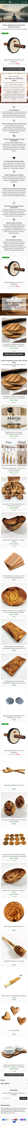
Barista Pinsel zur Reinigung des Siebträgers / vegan (14, 996)
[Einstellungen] (22, 2)
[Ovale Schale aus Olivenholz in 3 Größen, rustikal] (14, 525)
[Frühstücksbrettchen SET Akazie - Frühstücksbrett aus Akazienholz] (14, 418)
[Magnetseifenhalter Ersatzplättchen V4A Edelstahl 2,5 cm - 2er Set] (14, 701)
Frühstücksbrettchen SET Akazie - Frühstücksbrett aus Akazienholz (14, 433)
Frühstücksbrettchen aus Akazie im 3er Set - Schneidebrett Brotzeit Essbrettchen (14, 576)
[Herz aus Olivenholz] (14, 1016)
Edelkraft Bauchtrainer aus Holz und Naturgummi (14, 60)
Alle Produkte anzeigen (14, 1074)
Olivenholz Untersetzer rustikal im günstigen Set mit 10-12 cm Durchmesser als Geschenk (14, 855)
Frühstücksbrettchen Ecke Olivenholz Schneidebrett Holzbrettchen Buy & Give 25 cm (14, 682)
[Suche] (4, 1)
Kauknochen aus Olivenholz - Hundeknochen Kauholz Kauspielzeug (14, 469)
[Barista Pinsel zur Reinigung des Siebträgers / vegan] (14, 981)
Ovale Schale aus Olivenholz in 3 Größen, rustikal (14, 540)
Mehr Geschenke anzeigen (14, 354)
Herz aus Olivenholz (14, 1030)
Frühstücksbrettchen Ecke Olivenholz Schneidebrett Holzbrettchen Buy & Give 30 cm (14, 647)
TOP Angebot (5, 33)
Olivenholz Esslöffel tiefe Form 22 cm (14, 785)
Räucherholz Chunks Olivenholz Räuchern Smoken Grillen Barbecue (14, 505)
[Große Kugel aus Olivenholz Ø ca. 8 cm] (14, 912)
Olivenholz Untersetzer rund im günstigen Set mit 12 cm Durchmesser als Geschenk (14, 611)
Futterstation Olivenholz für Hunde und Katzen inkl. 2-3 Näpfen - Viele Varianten (14, 1066)
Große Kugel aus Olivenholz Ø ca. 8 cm (14, 926)
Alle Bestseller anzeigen (14, 69)
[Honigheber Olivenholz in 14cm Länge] (14, 946)
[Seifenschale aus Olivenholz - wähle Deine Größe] (14, 876)
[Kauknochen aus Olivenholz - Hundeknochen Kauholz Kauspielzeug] (14, 454)
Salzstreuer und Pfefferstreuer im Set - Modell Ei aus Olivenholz (14, 820)
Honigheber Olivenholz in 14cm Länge (14, 961)
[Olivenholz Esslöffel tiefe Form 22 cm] (14, 771)
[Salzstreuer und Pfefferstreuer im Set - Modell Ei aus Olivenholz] (14, 805)
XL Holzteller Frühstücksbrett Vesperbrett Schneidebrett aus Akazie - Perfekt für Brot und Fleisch (14, 345)
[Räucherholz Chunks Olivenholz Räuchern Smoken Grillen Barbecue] (14, 489)
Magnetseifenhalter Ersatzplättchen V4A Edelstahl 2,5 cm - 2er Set (14, 716)
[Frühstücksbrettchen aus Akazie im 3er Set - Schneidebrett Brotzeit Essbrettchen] (14, 561)
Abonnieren (23, 1098)
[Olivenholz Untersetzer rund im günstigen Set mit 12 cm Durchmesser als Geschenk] (14, 596)
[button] (25, 2)
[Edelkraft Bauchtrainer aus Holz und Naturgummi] (14, 45)
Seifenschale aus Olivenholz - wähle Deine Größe (14, 891)
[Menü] (1, 1)
